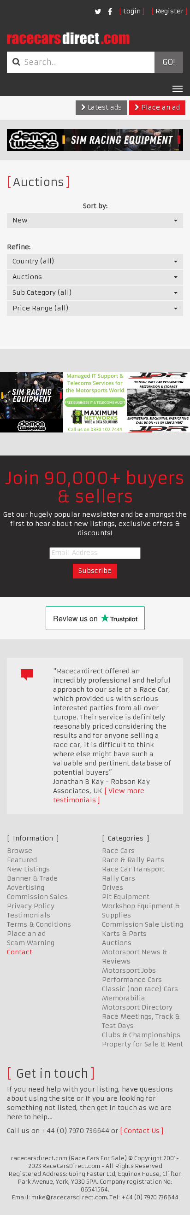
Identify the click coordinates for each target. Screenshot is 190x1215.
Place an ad (159, 107)
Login (132, 11)
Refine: (18, 247)
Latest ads (104, 107)
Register (169, 11)
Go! (168, 62)
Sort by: (95, 206)
